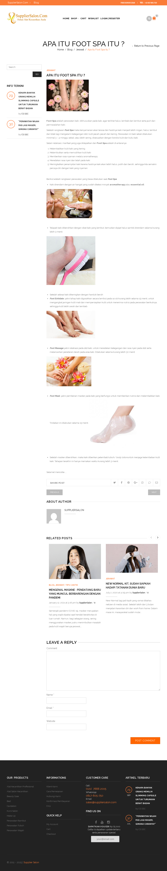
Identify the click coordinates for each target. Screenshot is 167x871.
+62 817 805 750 (150, 3)
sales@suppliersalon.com (101, 802)
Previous (54, 492)
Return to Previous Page (146, 46)
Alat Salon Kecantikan (17, 791)
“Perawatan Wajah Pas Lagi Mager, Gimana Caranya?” (28, 125)
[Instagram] (108, 822)
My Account (52, 824)
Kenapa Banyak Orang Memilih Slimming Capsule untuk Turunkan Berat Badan (28, 101)
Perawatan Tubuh (15, 825)
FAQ (48, 806)
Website (50, 721)
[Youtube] (102, 822)
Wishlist (93, 18)
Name (50, 694)
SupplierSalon (85, 603)
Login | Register (110, 18)
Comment (51, 648)
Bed (9, 801)
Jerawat (80, 49)
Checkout (51, 834)
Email (50, 708)
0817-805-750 (94, 795)
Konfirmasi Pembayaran (58, 801)
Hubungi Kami (53, 796)
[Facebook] (96, 822)
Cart (83, 18)
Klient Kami (52, 786)
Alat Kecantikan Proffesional (20, 786)
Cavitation (11, 806)
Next (154, 492)
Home (66, 18)
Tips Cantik (71, 585)
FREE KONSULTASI (128, 3)
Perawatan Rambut (16, 820)
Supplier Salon (31, 862)
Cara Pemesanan (54, 791)
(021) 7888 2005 (96, 788)
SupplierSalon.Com (18, 2)
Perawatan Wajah (15, 830)
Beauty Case (13, 796)
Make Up (11, 816)
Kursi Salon (12, 811)
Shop (74, 18)
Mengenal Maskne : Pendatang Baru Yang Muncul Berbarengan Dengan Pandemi (75, 593)
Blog (36, 2)
